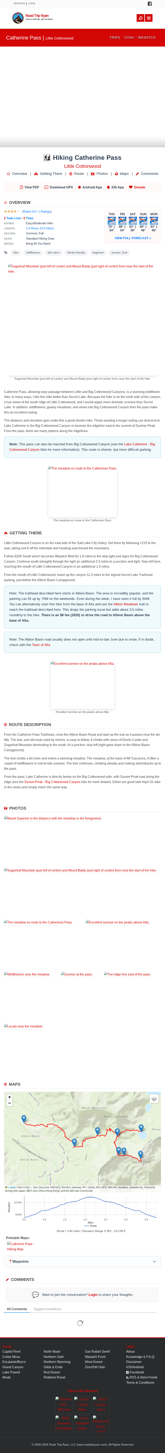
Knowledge (134, 1356)
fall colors (54, 252)
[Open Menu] (149, 18)
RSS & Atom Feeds (143, 1377)
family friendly (76, 252)
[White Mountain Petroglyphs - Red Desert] (63, 1423)
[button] (23, 1119)
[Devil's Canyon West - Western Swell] (82, 1405)
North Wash (52, 1351)
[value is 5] (18, 211)
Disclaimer (133, 1362)
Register (19, 3)
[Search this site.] (140, 18)
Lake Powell (11, 1372)
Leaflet (11, 1187)
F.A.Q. (150, 1356)
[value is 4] (15, 211)
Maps (124, 174)
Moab (6, 1377)
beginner (98, 252)
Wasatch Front (95, 1356)
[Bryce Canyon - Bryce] (101, 1405)
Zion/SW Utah (95, 1367)
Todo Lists (12, 218)
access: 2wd (119, 252)
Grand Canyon (12, 1367)
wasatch (147, 37)
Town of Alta (41, 645)
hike (16, 252)
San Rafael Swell (97, 1351)
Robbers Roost (54, 1377)
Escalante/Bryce (14, 1362)
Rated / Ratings (37, 211)
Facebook (136, 1372)
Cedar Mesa (11, 1356)
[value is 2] (8, 211)
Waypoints (18, 1261)
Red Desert (52, 1372)
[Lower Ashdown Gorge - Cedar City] (82, 1423)
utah (129, 37)
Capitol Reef (11, 1351)
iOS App (117, 187)
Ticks (28, 218)
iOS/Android (135, 1367)
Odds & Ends (53, 1367)
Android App (92, 187)
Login (31, 3)
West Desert (93, 1362)
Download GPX (61, 187)
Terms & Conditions (140, 1382)
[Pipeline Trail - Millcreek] (63, 1405)
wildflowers (33, 252)
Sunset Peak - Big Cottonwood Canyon (52, 782)
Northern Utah (54, 1356)
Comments (149, 174)
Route (78, 174)
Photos (102, 174)
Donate (139, 187)
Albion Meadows (125, 604)
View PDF (32, 187)
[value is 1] (5, 211)
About (130, 1351)
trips (114, 37)
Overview (19, 174)
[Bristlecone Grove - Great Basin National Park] (101, 1423)
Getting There (50, 174)
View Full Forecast (132, 238)
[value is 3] (11, 211)
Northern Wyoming (57, 1362)
